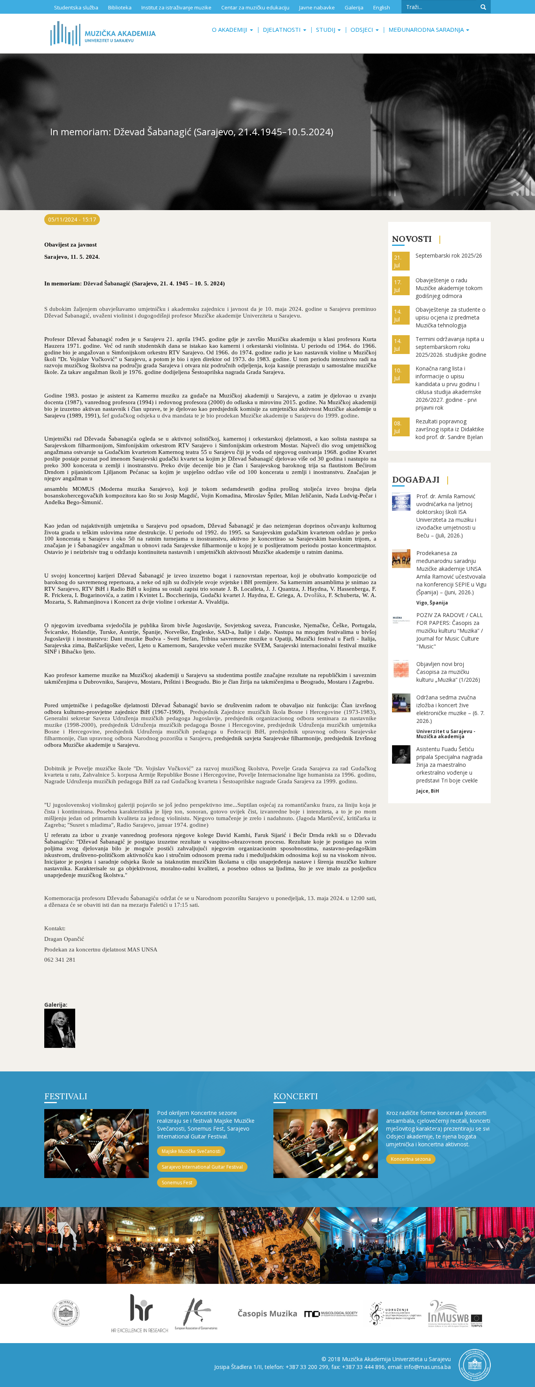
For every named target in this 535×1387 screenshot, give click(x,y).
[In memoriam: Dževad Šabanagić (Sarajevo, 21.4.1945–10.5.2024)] (59, 1028)
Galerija (354, 7)
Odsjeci (363, 29)
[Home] (103, 33)
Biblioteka (120, 7)
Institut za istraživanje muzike (176, 7)
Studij (326, 29)
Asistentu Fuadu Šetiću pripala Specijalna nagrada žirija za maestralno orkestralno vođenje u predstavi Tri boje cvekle (449, 764)
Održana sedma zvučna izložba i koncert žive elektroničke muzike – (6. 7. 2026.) (450, 709)
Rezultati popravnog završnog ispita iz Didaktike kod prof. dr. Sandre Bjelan (450, 429)
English (381, 7)
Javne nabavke (317, 7)
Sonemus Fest (177, 1182)
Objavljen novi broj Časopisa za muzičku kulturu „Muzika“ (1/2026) (448, 671)
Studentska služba (76, 7)
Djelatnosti (282, 29)
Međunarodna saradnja (427, 29)
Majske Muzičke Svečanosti (191, 1151)
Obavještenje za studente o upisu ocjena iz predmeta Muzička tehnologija (451, 317)
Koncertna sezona (411, 1159)
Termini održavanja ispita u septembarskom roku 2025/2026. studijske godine (451, 346)
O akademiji (230, 29)
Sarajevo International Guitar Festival (202, 1167)
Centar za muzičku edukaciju (255, 7)
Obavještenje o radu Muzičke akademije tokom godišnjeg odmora (449, 288)
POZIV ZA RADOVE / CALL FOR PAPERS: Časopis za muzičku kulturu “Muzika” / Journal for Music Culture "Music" (449, 630)
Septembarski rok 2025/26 (449, 255)
